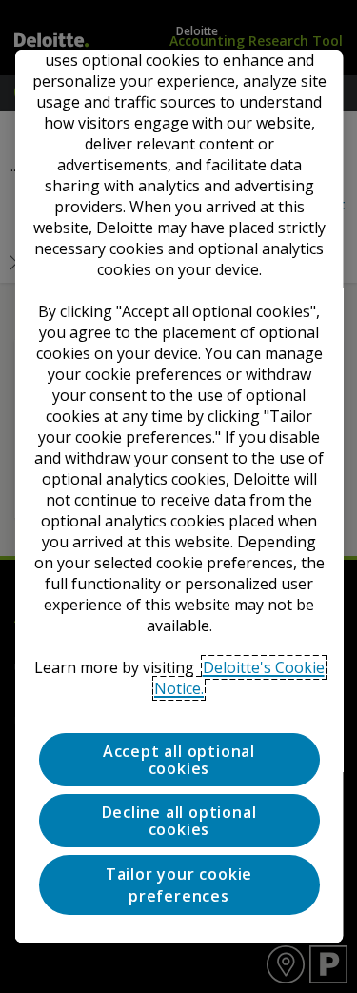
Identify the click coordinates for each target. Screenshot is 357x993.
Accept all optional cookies (178, 759)
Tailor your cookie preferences (178, 884)
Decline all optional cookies (178, 821)
